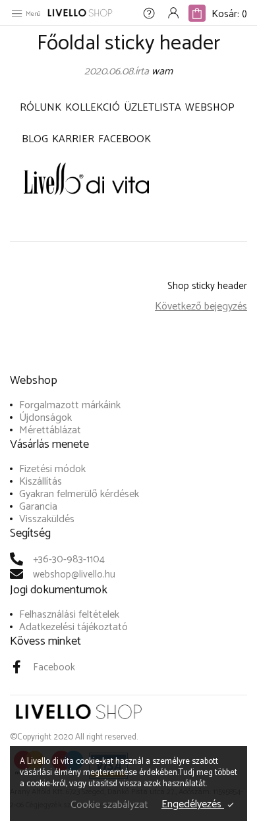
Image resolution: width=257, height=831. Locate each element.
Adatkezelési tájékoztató (73, 627)
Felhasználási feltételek (69, 615)
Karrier (73, 139)
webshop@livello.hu (74, 574)
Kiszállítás (40, 482)
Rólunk (40, 108)
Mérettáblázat (50, 430)
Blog (35, 139)
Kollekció (92, 108)
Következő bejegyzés (201, 306)
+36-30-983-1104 (69, 559)
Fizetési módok (52, 469)
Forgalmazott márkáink (70, 405)
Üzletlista (152, 108)
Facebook (124, 139)
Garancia (38, 507)
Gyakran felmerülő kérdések (79, 494)
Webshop (210, 108)
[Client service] (149, 14)
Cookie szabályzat (109, 805)
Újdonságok (45, 418)
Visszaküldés (46, 519)
